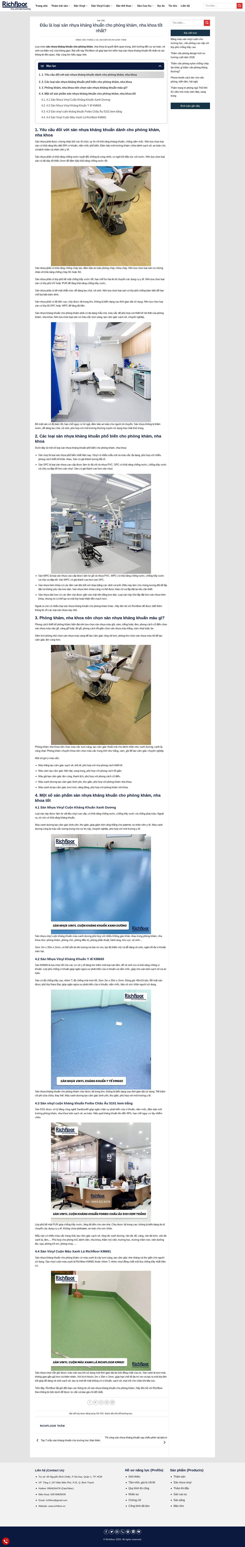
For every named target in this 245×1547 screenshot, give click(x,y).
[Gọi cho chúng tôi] (122, 1531)
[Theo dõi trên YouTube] (138, 1531)
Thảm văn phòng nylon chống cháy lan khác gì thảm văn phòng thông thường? (190, 67)
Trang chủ (42, 5)
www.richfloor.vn (57, 1506)
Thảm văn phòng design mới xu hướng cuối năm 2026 (188, 55)
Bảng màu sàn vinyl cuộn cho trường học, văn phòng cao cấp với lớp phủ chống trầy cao (190, 43)
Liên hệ (185, 5)
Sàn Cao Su (144, 5)
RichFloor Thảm (117, 40)
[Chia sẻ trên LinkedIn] (112, 1402)
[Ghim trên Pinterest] (106, 1402)
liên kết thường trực (123, 1413)
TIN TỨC (101, 21)
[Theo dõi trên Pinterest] (128, 1531)
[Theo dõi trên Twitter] (111, 1531)
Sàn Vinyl (79, 5)
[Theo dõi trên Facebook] (106, 1531)
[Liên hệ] (6, 1541)
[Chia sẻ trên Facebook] (89, 1402)
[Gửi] (239, 6)
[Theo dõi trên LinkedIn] (133, 1531)
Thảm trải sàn (59, 5)
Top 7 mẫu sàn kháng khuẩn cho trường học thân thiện (70, 1440)
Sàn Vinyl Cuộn (100, 5)
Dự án (161, 5)
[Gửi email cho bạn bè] (101, 1402)
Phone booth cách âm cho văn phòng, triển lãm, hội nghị (187, 79)
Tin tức (172, 5)
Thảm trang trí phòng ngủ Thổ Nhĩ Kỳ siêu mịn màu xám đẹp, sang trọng (189, 91)
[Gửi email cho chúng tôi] (117, 1531)
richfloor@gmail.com (56, 1500)
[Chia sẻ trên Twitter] (95, 1402)
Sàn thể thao (123, 5)
